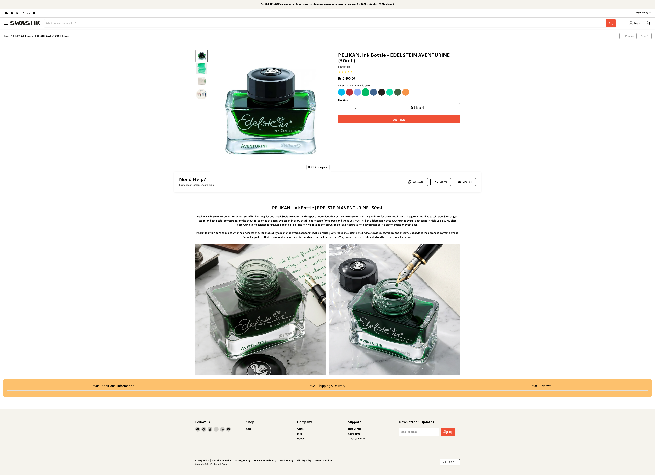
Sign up (447, 432)
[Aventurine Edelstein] (365, 92)
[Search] (611, 23)
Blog (299, 434)
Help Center (354, 429)
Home (6, 36)
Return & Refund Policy (265, 460)
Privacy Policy (202, 460)
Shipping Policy (304, 460)
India (642, 12)
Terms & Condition (323, 460)
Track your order (357, 439)
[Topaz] (341, 92)
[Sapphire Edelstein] (357, 92)
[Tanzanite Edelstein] (373, 92)
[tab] (114, 386)
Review (301, 439)
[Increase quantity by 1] (368, 107)
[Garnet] (349, 92)
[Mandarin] (405, 92)
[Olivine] (397, 92)
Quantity (343, 100)
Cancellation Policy (221, 460)
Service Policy (286, 460)
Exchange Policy (242, 460)
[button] (201, 56)
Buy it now (399, 119)
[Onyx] (381, 92)
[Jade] (389, 92)
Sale (248, 429)
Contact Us (354, 434)
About (300, 429)
